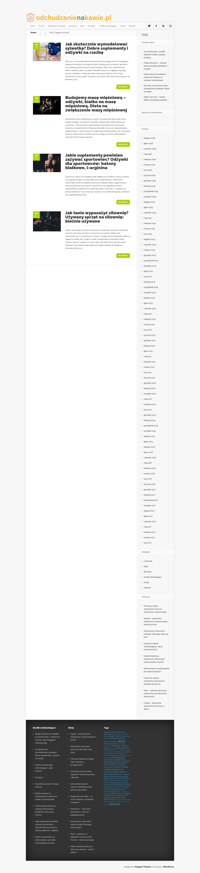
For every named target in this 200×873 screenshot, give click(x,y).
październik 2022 (151, 287)
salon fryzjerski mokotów (114, 791)
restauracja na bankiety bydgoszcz (116, 788)
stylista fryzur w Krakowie (120, 793)
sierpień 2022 (149, 298)
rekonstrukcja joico (123, 786)
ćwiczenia (73, 26)
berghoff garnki (109, 736)
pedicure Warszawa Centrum (119, 778)
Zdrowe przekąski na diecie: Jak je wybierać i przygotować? (82, 762)
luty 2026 (148, 170)
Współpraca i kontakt (56, 26)
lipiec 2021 (148, 351)
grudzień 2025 (150, 181)
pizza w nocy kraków (111, 782)
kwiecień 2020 (150, 404)
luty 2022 (148, 330)
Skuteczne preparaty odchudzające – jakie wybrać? (44, 768)
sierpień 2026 (149, 138)
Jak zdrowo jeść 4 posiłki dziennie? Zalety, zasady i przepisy (155, 54)
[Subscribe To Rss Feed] (163, 26)
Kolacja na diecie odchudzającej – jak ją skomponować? (153, 646)
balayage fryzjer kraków (121, 734)
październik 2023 (151, 261)
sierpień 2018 (149, 447)
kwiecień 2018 (150, 468)
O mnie (41, 26)
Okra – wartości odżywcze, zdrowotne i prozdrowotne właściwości (155, 693)
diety (121, 741)
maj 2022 (148, 314)
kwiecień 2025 (150, 223)
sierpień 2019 (149, 436)
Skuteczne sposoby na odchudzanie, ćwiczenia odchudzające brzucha (45, 840)
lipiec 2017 (148, 516)
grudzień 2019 (150, 415)
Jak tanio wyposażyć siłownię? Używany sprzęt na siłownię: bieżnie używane (96, 217)
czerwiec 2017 (150, 521)
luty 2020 (148, 410)
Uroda (122, 26)
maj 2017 (147, 527)
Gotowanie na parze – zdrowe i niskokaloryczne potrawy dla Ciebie (81, 787)
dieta (115, 742)
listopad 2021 (149, 346)
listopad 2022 (149, 282)
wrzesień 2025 (150, 197)
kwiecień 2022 (150, 319)
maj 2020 (148, 399)
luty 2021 (148, 372)
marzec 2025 (149, 229)
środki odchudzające (108, 26)
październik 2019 (151, 426)
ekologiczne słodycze (111, 744)
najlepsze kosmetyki (118, 763)
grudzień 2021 (150, 340)
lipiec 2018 (148, 452)
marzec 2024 (149, 250)
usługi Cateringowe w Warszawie (114, 798)
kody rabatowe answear (116, 749)
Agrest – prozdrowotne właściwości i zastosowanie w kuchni (83, 737)
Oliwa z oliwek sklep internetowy (117, 775)
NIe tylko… (92, 26)
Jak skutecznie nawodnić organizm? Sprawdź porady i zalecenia (82, 774)
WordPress (168, 867)
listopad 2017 (149, 495)
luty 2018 (148, 479)
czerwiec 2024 (150, 245)
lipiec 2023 (148, 271)
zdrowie (114, 804)
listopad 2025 (149, 186)
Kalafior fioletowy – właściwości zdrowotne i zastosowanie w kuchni (154, 659)
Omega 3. (39, 777)
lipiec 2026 (148, 143)
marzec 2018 (149, 473)
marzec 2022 (149, 324)
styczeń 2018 (149, 484)
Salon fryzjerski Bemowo (112, 790)
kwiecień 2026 (150, 159)
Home (32, 26)
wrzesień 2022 (150, 292)
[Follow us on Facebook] (156, 26)
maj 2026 (148, 154)
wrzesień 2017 (150, 505)
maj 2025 (148, 218)
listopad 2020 (150, 388)
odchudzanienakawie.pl (85, 57)
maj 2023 (148, 276)
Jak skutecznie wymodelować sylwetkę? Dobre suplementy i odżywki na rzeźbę (96, 48)
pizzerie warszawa (110, 786)
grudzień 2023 (150, 255)
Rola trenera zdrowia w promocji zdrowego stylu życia (81, 749)
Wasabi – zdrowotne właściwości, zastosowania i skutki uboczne (156, 621)
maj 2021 (147, 356)
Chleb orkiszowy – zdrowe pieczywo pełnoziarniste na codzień (155, 66)
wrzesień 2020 (150, 394)
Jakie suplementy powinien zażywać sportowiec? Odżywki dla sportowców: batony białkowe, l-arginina (96, 161)
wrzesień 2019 (150, 431)
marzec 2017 (149, 537)
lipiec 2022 (148, 303)
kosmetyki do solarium (118, 750)
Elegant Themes (143, 867)
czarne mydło (120, 736)
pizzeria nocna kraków (120, 784)
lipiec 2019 (148, 442)
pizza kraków (108, 780)
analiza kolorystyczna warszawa (114, 733)
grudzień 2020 (150, 383)
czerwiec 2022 (150, 308)
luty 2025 (148, 234)
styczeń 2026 (149, 175)
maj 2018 (148, 463)
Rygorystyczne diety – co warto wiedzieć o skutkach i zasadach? (82, 799)
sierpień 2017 (149, 511)
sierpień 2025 (149, 202)
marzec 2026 (149, 165)
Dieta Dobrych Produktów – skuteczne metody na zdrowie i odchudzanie (155, 77)
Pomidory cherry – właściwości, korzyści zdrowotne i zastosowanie (155, 609)
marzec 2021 (149, 367)
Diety (82, 26)
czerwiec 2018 (150, 458)
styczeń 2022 (149, 335)
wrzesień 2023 (150, 266)
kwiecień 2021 (150, 362)
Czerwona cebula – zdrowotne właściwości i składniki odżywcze (154, 681)
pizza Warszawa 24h (120, 780)
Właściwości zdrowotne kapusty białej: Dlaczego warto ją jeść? (80, 824)
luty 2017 (148, 543)
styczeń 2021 (149, 378)
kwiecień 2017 (150, 532)
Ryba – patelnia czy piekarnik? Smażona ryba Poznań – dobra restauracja (82, 837)
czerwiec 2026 (150, 149)
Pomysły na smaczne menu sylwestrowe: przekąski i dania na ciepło (156, 88)
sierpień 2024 (149, 239)
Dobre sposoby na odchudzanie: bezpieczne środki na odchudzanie (46, 796)
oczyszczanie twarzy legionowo (116, 768)
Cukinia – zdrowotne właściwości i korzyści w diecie (154, 706)
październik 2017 (151, 500)
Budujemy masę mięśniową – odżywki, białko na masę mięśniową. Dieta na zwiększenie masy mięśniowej (96, 103)
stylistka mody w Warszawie (116, 795)
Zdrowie (132, 26)
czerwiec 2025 (150, 213)
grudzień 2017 (150, 489)
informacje (112, 748)
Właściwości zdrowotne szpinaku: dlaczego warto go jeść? (156, 634)
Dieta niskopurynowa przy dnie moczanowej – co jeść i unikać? (82, 849)
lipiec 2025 (148, 207)
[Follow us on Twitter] (149, 26)
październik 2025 (151, 191)
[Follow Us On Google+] (170, 26)
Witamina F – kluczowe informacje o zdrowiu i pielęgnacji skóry (80, 812)
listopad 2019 (149, 420)
